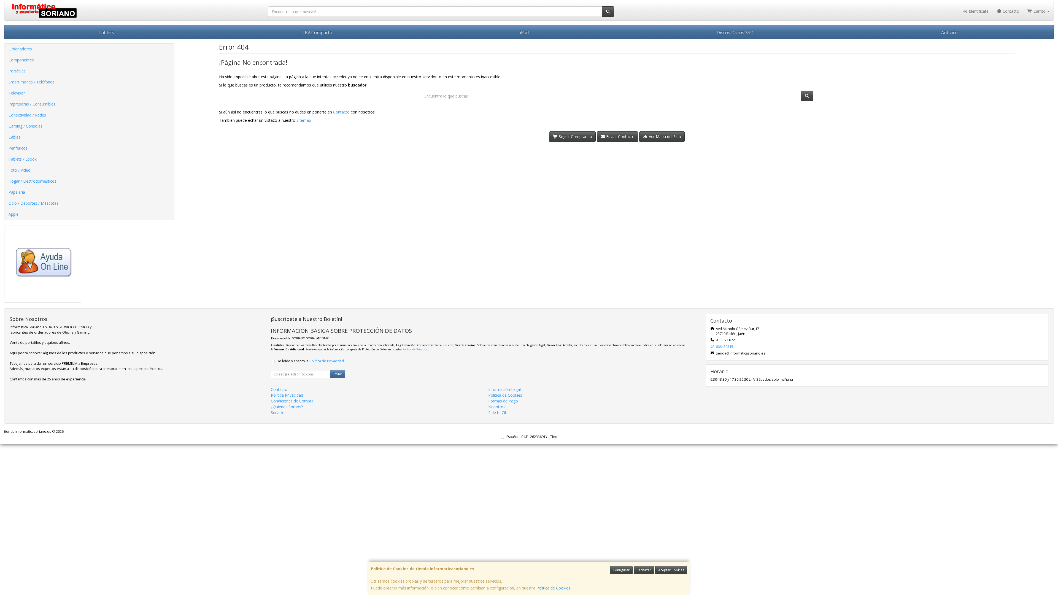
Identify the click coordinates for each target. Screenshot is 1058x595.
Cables (14, 137)
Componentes (21, 60)
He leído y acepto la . (311, 361)
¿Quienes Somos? (287, 406)
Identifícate (978, 11)
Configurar (621, 570)
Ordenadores (20, 49)
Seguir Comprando (575, 136)
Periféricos (18, 148)
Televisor (17, 93)
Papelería (17, 192)
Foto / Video (20, 170)
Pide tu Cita (498, 412)
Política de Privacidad (416, 349)
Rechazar (644, 570)
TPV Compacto (317, 32)
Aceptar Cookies (671, 570)
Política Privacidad (287, 395)
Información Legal (504, 389)
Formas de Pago (503, 401)
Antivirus (950, 32)
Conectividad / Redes (27, 115)
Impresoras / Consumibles (32, 104)
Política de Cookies (553, 588)
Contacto (1010, 11)
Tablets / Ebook (23, 159)
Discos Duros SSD (735, 32)
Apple (13, 214)
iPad (524, 32)
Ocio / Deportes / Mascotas (33, 203)
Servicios (279, 412)
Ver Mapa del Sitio (664, 136)
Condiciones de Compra (292, 401)
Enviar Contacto (620, 136)
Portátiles (17, 71)
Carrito (1039, 11)
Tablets (106, 32)
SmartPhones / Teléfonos (32, 82)
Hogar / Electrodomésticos (32, 181)
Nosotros (496, 406)
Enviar (337, 374)
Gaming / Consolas (25, 126)
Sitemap (303, 120)
